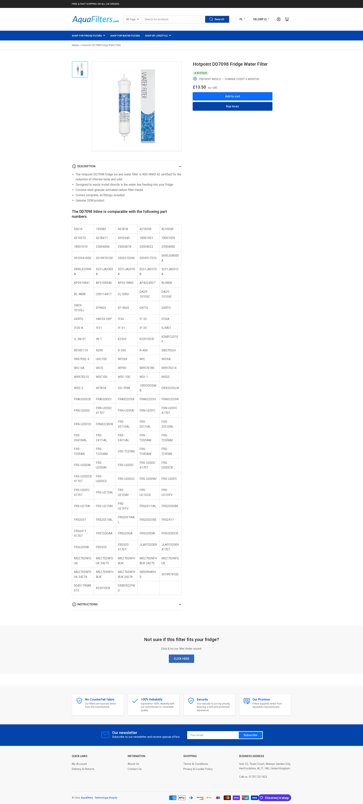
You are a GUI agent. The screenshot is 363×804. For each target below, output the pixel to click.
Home (75, 45)
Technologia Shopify (106, 797)
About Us (133, 764)
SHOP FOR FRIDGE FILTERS (87, 35)
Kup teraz (232, 106)
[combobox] (186, 19)
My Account (79, 764)
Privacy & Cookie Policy (198, 769)
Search (219, 19)
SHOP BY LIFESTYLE (156, 35)
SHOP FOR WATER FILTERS (125, 35)
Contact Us (135, 769)
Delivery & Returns (83, 769)
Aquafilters (87, 797)
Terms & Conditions (195, 764)
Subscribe (250, 735)
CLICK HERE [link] (181, 658)
